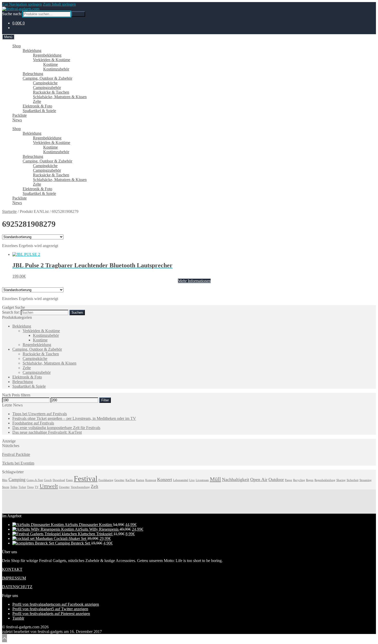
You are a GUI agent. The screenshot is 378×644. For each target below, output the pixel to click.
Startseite (9, 211)
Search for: (11, 312)
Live (192, 480)
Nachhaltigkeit (235, 479)
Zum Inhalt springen (59, 4)
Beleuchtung (33, 73)
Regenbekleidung (47, 55)
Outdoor (276, 479)
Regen (309, 480)
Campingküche (45, 83)
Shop (16, 46)
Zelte (37, 101)
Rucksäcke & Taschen (51, 92)
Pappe (288, 480)
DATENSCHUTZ (17, 587)
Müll (215, 479)
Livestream (202, 480)
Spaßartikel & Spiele (39, 110)
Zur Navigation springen (22, 4)
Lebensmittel (180, 480)
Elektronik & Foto (37, 106)
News (17, 120)
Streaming (365, 480)
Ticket (22, 487)
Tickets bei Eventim (18, 463)
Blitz (4, 480)
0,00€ (18, 23)
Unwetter (64, 487)
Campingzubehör (47, 87)
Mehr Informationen (194, 281)
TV (37, 487)
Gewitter (119, 480)
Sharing (341, 480)
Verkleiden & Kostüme (51, 60)
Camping (16, 479)
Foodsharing (105, 480)
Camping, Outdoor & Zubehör (47, 78)
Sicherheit (352, 480)
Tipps (30, 487)
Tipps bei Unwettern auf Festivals (39, 414)
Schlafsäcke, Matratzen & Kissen (60, 97)
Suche (78, 14)
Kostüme (50, 64)
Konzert (164, 479)
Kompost (150, 480)
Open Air (258, 479)
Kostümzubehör (56, 69)
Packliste (19, 115)
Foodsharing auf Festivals (33, 423)
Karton (140, 480)
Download (59, 480)
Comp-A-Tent (34, 480)
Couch (48, 480)
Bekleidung (32, 50)
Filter (105, 400)
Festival (85, 478)
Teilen (13, 487)
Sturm (5, 487)
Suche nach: (12, 14)
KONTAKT (12, 569)
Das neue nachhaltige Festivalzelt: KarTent (47, 432)
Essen (69, 480)
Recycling (299, 480)
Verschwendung (80, 487)
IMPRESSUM (14, 578)
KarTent (130, 480)
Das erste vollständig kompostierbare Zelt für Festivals (56, 427)
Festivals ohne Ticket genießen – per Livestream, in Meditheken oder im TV (74, 418)
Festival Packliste (16, 454)
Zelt (94, 486)
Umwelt (49, 486)
